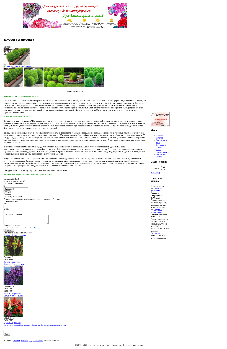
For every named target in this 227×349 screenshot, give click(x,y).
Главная (16, 341)
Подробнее (15, 262)
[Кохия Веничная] (13, 77)
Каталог (24, 341)
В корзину (155, 172)
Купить (7, 262)
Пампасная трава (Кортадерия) (17, 325)
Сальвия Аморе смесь (13, 296)
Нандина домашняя (156, 189)
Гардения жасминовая (156, 211)
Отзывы (159, 157)
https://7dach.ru (63, 170)
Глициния (155, 233)
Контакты (160, 154)
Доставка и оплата (161, 146)
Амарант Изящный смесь (15, 235)
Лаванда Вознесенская (14, 264)
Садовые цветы (36, 341)
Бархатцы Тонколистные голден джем (49, 325)
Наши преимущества (162, 151)
